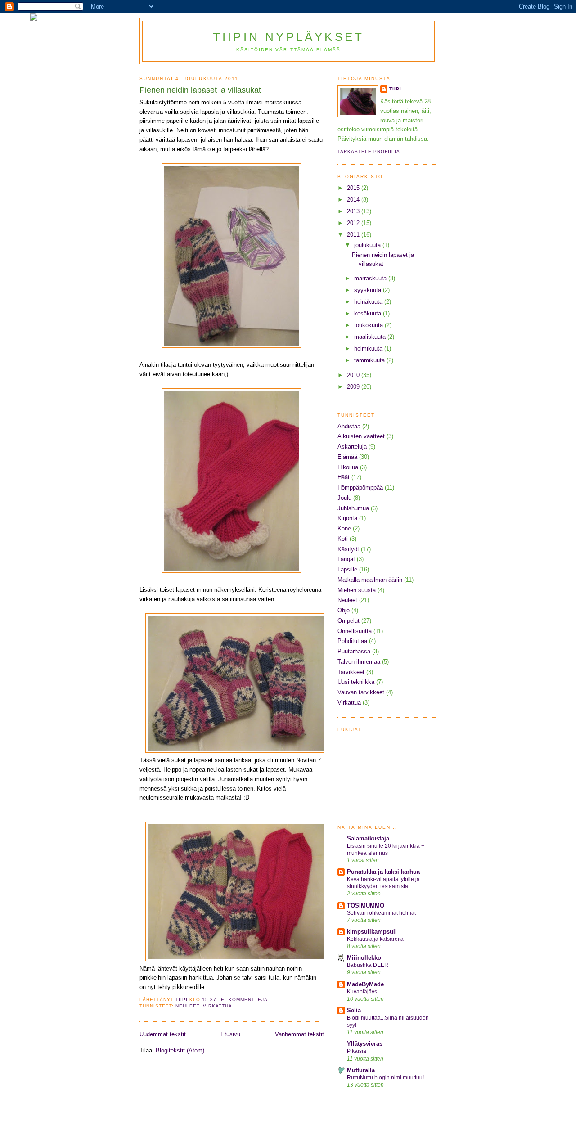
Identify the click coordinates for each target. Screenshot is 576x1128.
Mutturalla (361, 1070)
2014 (354, 199)
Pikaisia (356, 1051)
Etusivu (230, 1034)
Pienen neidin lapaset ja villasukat (200, 89)
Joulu (344, 497)
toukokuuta (369, 325)
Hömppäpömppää (360, 487)
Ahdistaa (349, 426)
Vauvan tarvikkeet (361, 692)
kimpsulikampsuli (372, 931)
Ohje (344, 610)
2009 (354, 386)
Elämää (347, 457)
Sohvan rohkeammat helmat (381, 913)
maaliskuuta (370, 336)
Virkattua (217, 1005)
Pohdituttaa (352, 641)
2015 (354, 187)
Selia (354, 1010)
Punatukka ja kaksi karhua (383, 871)
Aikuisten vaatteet (361, 436)
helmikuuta (369, 348)
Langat (346, 559)
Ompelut (349, 620)
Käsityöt (348, 549)
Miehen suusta (357, 590)
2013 (354, 211)
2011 (354, 234)
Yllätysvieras (364, 1043)
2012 (354, 223)
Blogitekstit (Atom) (180, 1050)
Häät (344, 477)
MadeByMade (365, 984)
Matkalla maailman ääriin (370, 579)
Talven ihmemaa (359, 661)
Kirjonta (347, 518)
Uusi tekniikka (356, 682)
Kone (344, 528)
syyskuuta (368, 290)
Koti (343, 538)
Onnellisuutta (355, 631)
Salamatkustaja (368, 838)
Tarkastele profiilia (369, 151)
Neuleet (187, 1005)
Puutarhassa (354, 651)
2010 (354, 375)
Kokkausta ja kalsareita (375, 939)
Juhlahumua (353, 508)
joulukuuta (368, 245)
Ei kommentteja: (246, 999)
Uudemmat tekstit (163, 1034)
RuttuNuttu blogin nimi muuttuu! (385, 1077)
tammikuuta (370, 360)
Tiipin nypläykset (288, 37)
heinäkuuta (369, 301)
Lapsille (347, 569)
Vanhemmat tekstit (299, 1034)
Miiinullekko (364, 957)
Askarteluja (352, 446)
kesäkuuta (368, 313)
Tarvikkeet (351, 672)
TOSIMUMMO (365, 905)
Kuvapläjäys (362, 992)
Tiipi (395, 88)
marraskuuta (371, 278)
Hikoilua (348, 467)
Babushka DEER (367, 965)
